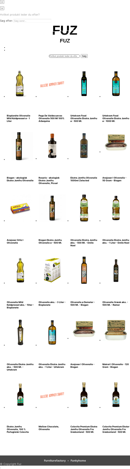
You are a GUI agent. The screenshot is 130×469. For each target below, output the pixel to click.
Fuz (19, 464)
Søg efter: (6, 20)
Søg (84, 56)
